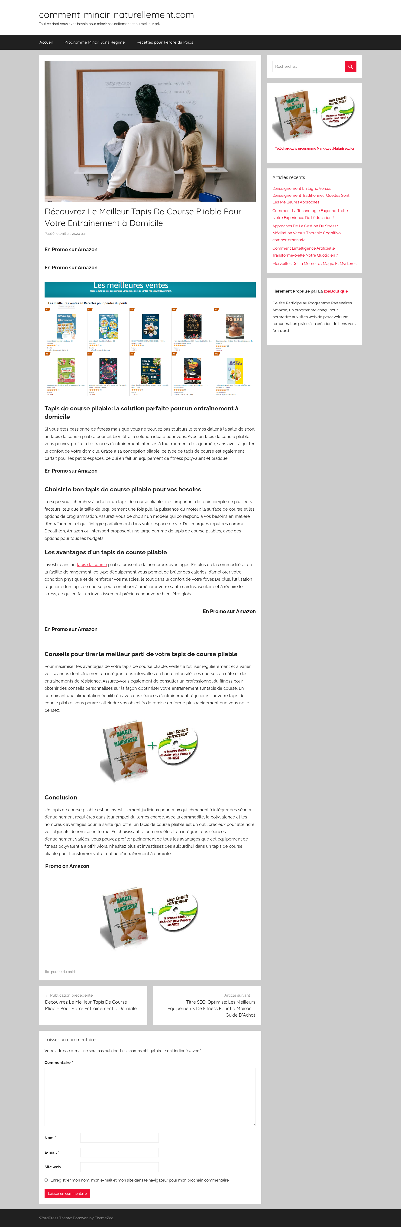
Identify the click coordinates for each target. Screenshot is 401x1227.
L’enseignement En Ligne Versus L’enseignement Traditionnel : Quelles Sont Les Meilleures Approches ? (310, 195)
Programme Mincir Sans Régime (95, 42)
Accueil (46, 42)
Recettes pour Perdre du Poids (165, 42)
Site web (53, 1167)
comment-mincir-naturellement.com (116, 14)
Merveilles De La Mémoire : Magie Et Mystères (314, 263)
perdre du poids (63, 972)
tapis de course (92, 564)
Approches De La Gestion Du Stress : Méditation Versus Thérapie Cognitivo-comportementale (307, 233)
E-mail (52, 1152)
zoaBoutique (336, 291)
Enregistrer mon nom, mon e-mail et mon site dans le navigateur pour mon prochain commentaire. (140, 1180)
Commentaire (59, 1062)
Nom (50, 1137)
